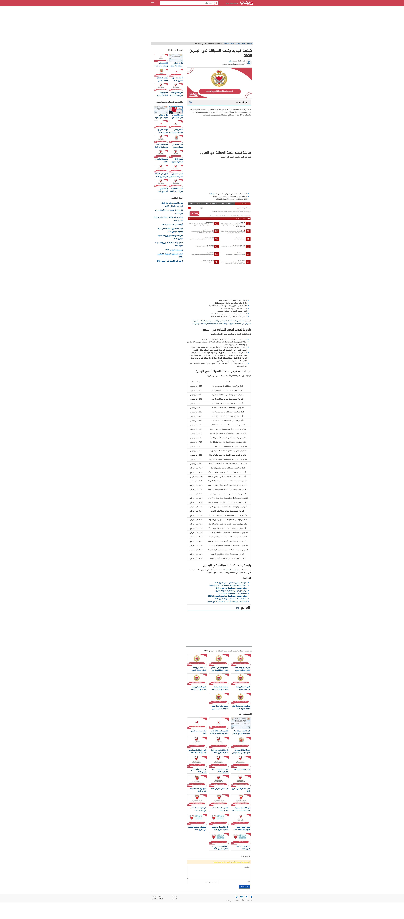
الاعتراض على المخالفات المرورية (239, 323)
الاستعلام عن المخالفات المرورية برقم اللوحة (229, 320)
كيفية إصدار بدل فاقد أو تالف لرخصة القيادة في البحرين (227, 601)
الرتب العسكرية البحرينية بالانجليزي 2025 (170, 255)
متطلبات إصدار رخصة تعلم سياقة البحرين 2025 (231, 598)
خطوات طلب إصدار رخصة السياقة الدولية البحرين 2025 (228, 585)
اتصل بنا (174, 899)
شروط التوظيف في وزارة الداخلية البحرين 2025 (170, 237)
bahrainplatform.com (231, 569)
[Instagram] (236, 896)
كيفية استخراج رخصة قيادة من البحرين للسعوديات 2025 (227, 596)
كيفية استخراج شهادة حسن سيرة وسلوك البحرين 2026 (170, 230)
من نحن (174, 896)
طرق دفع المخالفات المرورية (202, 320)
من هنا (212, 193)
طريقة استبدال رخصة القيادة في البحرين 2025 (231, 582)
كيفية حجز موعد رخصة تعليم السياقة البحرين (231, 590)
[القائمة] (152, 3)
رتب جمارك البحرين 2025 (174, 249)
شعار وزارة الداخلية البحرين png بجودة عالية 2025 (169, 244)
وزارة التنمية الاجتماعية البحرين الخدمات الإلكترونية (209, 323)
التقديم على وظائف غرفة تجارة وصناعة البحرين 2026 (168, 219)
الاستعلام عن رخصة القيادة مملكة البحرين (232, 593)
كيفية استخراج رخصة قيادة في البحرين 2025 (231, 588)
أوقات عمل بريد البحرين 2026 (172, 224)
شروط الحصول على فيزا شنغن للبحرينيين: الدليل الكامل (172, 205)
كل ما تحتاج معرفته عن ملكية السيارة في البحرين (169, 212)
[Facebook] (251, 896)
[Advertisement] (202, 25)
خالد (230, 61)
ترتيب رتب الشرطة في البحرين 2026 (170, 261)
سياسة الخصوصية (157, 896)
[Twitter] (246, 896)
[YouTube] (241, 896)
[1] (220, 156)
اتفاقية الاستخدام (157, 899)
